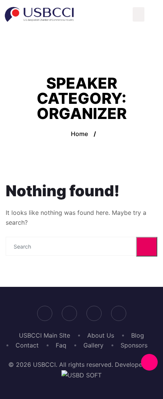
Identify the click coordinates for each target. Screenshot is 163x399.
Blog (137, 335)
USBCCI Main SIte (44, 335)
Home (79, 134)
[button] (139, 14)
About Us (100, 335)
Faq (61, 345)
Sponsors (134, 345)
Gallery (93, 345)
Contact (27, 345)
